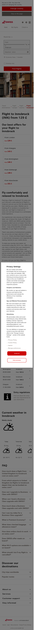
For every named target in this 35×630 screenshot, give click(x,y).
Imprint (10, 345)
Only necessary (17, 360)
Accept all (16, 353)
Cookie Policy (12, 342)
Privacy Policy (12, 340)
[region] (17, 315)
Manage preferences (14, 348)
